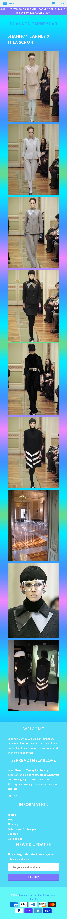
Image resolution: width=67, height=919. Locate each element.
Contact (13, 833)
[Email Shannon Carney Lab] (16, 796)
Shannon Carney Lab (33, 24)
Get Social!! (15, 838)
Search (12, 814)
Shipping (13, 824)
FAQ (10, 819)
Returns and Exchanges (22, 829)
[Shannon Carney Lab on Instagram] (10, 796)
